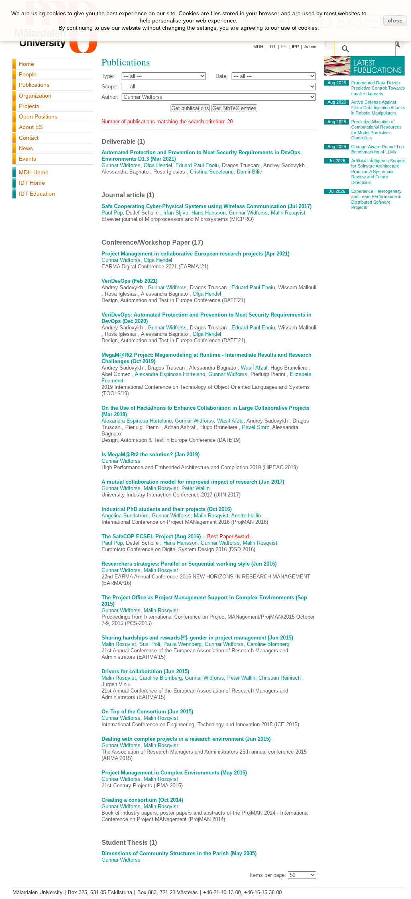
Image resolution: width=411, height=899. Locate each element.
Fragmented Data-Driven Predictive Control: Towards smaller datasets (378, 88)
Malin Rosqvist (288, 213)
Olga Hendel (158, 165)
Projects (29, 106)
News (26, 148)
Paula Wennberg (182, 644)
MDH (258, 46)
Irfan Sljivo (175, 213)
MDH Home (34, 172)
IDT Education (37, 193)
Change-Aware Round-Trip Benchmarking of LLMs (377, 149)
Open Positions (38, 116)
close (395, 20)
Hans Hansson (208, 213)
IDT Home (32, 183)
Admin (310, 46)
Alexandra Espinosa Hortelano (170, 374)
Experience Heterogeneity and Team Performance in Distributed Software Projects (376, 199)
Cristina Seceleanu (212, 172)
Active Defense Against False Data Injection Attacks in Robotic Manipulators (378, 107)
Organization (35, 95)
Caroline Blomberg (268, 644)
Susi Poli (149, 644)
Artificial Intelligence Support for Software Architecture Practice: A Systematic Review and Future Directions (378, 171)
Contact (29, 138)
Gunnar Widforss (121, 165)
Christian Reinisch (280, 678)
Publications (34, 85)
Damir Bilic (249, 172)
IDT (272, 46)
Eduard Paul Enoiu (197, 165)
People (28, 74)
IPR (295, 46)
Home (26, 64)
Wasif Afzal (254, 368)
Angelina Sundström (125, 516)
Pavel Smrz (255, 427)
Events (27, 158)
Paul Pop (112, 213)
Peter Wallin (195, 488)
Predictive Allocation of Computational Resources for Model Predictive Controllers (376, 130)
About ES (31, 127)
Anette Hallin (246, 516)
